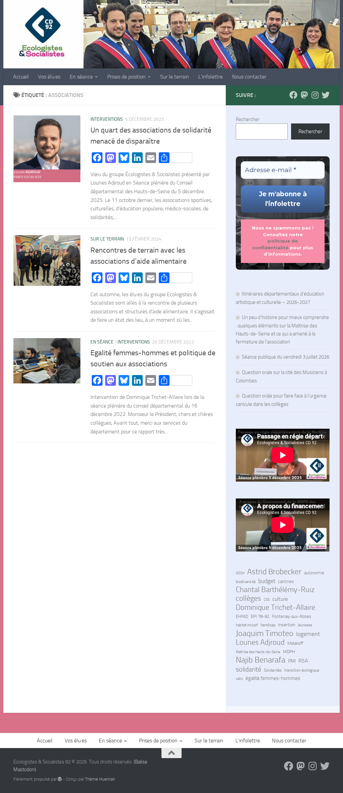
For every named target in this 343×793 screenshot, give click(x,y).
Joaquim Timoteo (264, 633)
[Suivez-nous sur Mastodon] (304, 95)
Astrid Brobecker (274, 572)
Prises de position (126, 76)
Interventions (106, 119)
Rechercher (248, 119)
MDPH (289, 651)
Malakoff (295, 643)
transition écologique (301, 670)
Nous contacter (249, 76)
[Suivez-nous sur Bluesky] (326, 95)
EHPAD (242, 616)
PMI (292, 661)
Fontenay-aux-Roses (291, 616)
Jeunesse (305, 625)
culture (280, 599)
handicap (268, 625)
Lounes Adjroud (260, 642)
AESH (240, 573)
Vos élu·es (49, 76)
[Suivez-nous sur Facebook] (293, 95)
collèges (248, 598)
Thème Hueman (100, 779)
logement (308, 634)
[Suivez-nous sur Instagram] (315, 95)
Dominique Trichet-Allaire (275, 607)
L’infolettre (210, 76)
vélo (239, 678)
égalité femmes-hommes (273, 678)
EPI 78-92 (260, 616)
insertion (286, 625)
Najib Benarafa (260, 660)
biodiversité (246, 581)
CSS (267, 599)
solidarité (248, 669)
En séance (81, 76)
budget (266, 581)
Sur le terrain (174, 76)
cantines (286, 581)
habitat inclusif (247, 625)
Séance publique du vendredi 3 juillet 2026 (285, 357)
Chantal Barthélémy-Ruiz (275, 590)
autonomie (314, 572)
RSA (303, 661)
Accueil (21, 76)
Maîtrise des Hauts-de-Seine (258, 651)
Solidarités (273, 670)
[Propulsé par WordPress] (60, 779)
